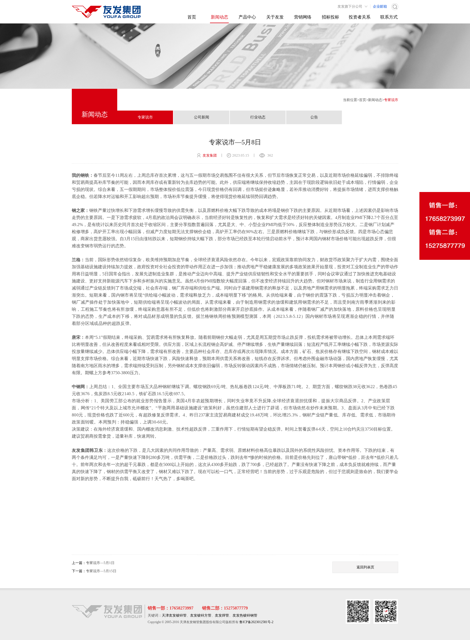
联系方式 (389, 17)
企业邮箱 (380, 6)
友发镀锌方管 (200, 615)
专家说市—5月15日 (101, 571)
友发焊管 (222, 615)
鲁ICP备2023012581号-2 (256, 622)
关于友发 (275, 17)
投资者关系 (359, 17)
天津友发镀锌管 (174, 615)
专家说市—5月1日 (100, 563)
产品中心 (247, 17)
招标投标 (330, 17)
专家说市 (391, 100)
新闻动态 (219, 17)
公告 (314, 117)
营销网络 (302, 17)
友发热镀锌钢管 (245, 615)
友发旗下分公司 (350, 6)
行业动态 (257, 117)
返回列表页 (365, 567)
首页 (191, 17)
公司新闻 (201, 117)
